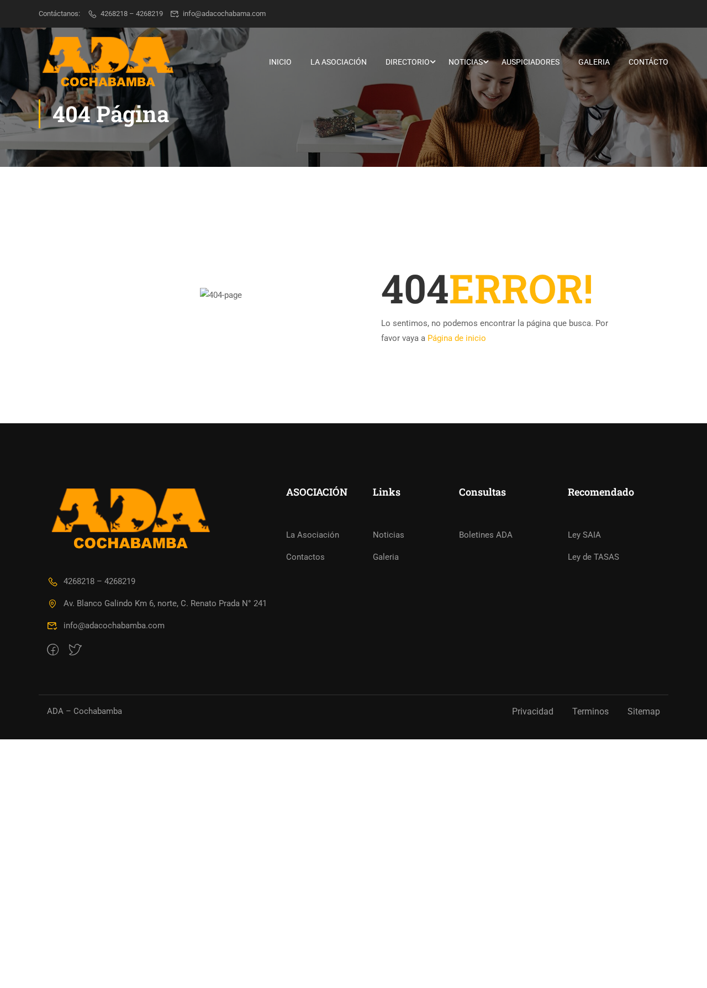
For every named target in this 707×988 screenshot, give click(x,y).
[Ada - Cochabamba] (108, 62)
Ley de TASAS (593, 557)
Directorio (408, 61)
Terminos (590, 711)
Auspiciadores (531, 61)
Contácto (648, 61)
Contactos (305, 557)
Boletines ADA (486, 535)
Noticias (466, 61)
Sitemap (643, 711)
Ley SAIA (584, 535)
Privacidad (532, 711)
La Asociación (338, 61)
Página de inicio (457, 338)
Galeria (594, 61)
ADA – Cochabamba (84, 711)
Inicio (280, 61)
